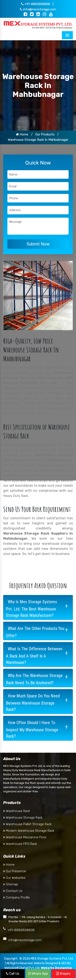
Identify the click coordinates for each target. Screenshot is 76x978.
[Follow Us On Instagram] (44, 15)
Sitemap (11, 884)
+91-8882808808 (37, 4)
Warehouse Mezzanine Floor (25, 837)
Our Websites (15, 878)
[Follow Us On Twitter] (32, 15)
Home (23, 134)
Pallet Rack (63, 398)
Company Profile (17, 897)
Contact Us (13, 891)
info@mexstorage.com (39, 9)
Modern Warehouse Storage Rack (29, 831)
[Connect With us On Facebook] (25, 15)
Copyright (11, 958)
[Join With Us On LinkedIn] (38, 15)
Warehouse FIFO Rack (21, 844)
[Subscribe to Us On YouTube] (51, 15)
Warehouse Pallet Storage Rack (28, 824)
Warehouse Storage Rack (23, 817)
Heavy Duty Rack (15, 496)
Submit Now (38, 244)
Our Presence (15, 871)
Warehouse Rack (17, 811)
